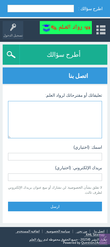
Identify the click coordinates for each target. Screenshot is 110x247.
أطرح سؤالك (64, 54)
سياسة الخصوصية (58, 231)
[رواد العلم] (66, 27)
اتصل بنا (99, 231)
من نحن (82, 231)
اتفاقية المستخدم (28, 231)
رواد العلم (36, 239)
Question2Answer (94, 243)
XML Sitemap (95, 235)
